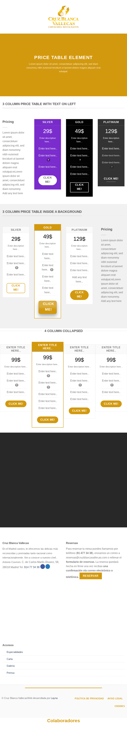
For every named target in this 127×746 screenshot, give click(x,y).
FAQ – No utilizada (64, 740)
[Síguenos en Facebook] (42, 566)
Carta (10, 659)
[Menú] (4, 17)
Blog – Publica (78, 738)
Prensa (10, 673)
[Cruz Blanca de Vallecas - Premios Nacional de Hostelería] (63, 17)
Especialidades (15, 652)
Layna (54, 698)
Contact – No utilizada (103, 738)
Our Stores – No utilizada (51, 738)
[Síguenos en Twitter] (47, 566)
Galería (11, 666)
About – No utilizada (21, 738)
